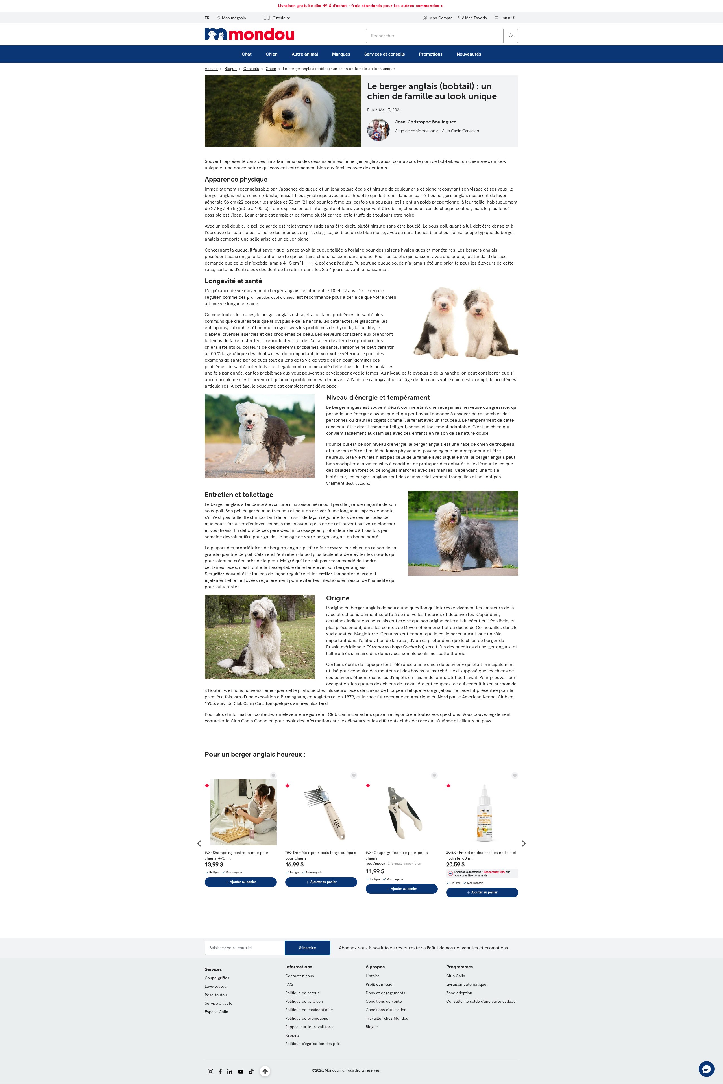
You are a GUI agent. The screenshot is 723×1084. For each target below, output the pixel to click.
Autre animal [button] (305, 54)
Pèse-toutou (216, 994)
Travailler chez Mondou (387, 1018)
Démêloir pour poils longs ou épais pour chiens (320, 855)
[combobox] (442, 36)
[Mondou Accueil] (249, 33)
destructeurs (357, 483)
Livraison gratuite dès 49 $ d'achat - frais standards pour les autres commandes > (360, 5)
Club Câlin (455, 975)
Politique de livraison (304, 1001)
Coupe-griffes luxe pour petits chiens (397, 855)
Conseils (251, 68)
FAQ (289, 984)
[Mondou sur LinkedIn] (229, 1071)
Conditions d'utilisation (386, 1009)
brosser (294, 517)
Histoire (373, 975)
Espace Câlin (216, 1011)
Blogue (231, 68)
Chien (271, 68)
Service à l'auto (218, 1003)
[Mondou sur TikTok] (251, 1071)
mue (293, 504)
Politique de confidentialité (309, 1009)
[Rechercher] (511, 35)
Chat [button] (247, 54)
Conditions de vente (384, 1001)
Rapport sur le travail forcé (310, 1026)
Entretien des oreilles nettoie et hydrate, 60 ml (481, 855)
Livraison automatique (466, 984)
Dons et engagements (385, 992)
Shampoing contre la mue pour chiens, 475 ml (237, 855)
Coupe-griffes (217, 977)
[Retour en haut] (265, 1071)
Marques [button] (341, 54)
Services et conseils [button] (384, 54)
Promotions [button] (431, 54)
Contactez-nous (299, 975)
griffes (219, 573)
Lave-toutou (216, 986)
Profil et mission (380, 984)
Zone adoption (459, 992)
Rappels (292, 1035)
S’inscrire (307, 947)
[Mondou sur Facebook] (220, 1071)
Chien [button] (272, 54)
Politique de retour (302, 992)
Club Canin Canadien (253, 703)
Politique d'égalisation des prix (312, 1043)
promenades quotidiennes (270, 297)
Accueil (211, 68)
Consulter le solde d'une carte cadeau (481, 1001)
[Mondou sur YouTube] (240, 1071)
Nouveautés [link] (469, 54)
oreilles (325, 573)
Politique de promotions (306, 1018)
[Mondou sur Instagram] (210, 1071)
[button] (231, 17)
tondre (336, 547)
